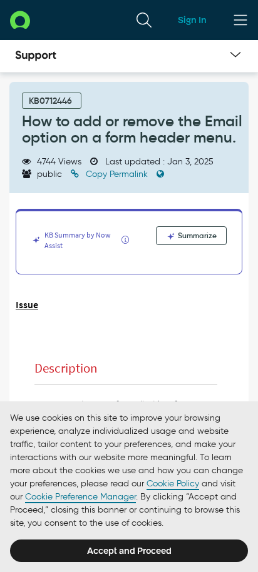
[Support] (35, 56)
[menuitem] (144, 20)
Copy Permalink (116, 174)
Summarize (196, 235)
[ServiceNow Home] (20, 19)
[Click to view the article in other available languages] (160, 174)
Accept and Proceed (129, 550)
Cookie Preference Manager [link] (80, 496)
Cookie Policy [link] (173, 483)
